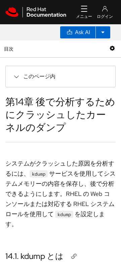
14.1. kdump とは (34, 256)
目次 (9, 49)
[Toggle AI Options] (102, 32)
